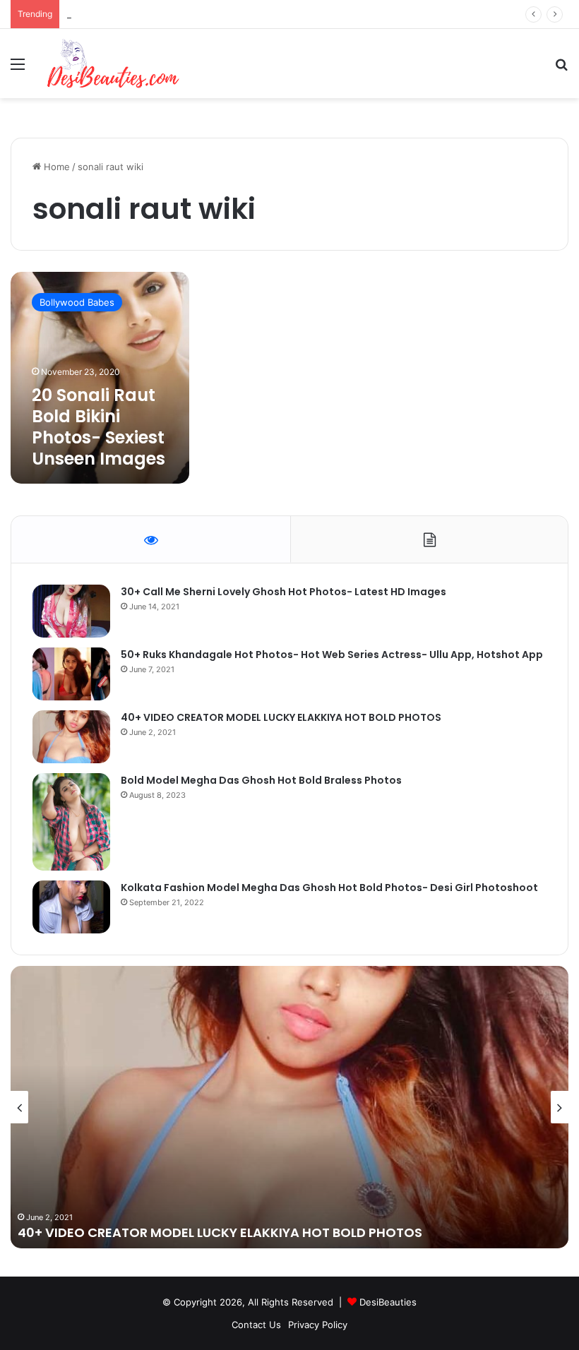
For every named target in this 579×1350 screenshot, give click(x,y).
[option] (289, 1107)
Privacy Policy (317, 1324)
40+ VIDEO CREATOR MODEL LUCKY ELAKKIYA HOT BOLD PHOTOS (281, 717)
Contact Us (256, 1324)
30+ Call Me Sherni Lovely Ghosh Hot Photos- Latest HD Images (283, 592)
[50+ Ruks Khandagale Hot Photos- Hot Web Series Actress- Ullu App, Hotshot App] (71, 673)
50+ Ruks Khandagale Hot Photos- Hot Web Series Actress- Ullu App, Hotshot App (332, 654)
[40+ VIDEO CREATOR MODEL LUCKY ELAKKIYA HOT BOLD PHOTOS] (71, 736)
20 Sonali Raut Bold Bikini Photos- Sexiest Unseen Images (98, 426)
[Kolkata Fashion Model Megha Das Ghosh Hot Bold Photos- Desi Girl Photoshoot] (71, 906)
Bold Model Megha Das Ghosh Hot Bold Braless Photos (261, 780)
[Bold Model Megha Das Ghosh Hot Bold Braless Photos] (71, 822)
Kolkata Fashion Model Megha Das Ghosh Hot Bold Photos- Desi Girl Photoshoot (329, 887)
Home (55, 166)
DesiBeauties (388, 1302)
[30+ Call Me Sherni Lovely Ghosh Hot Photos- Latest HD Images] (71, 611)
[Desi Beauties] (113, 63)
